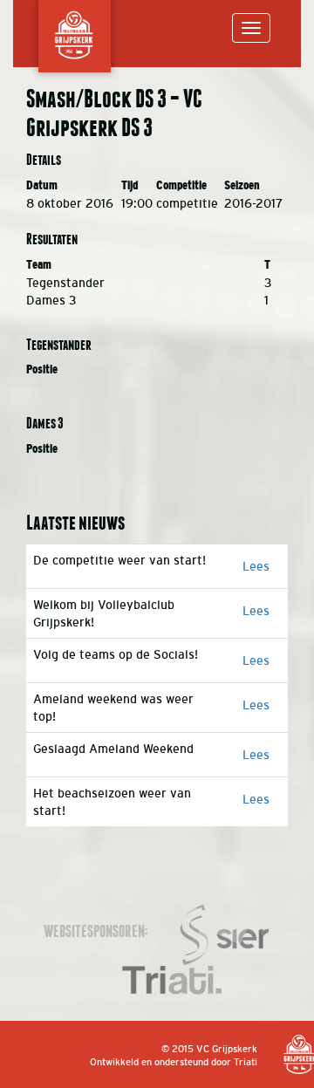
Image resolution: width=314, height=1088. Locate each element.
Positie (42, 369)
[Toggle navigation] (251, 28)
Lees (256, 566)
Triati (245, 1062)
